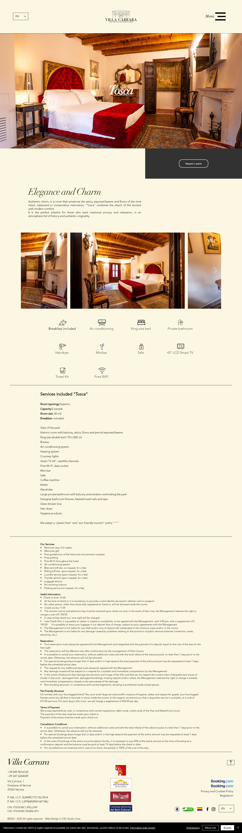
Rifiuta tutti (210, 827)
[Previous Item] (26, 270)
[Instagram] (213, 809)
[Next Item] (215, 270)
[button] (220, 16)
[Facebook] (207, 809)
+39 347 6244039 (17, 776)
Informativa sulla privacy (142, 827)
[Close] (238, 827)
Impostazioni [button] (193, 827)
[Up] (231, 762)
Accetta (227, 827)
